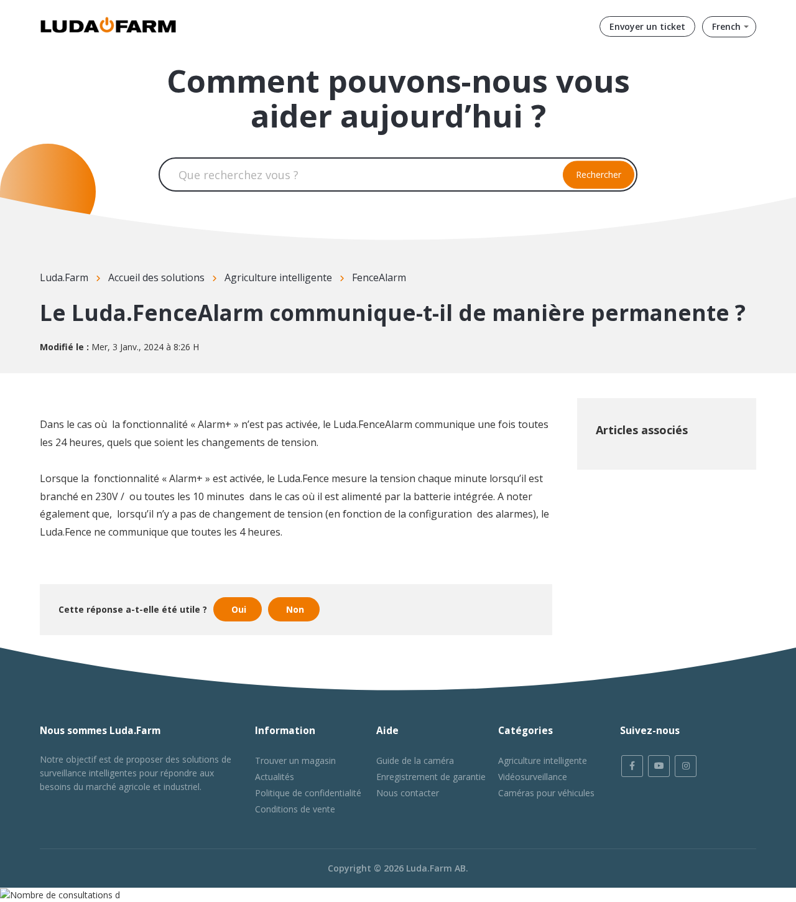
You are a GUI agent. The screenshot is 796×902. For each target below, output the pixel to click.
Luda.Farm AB (436, 868)
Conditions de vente (295, 809)
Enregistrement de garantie (431, 777)
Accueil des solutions (156, 277)
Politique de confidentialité (308, 793)
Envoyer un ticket (647, 26)
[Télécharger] (375, 292)
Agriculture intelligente (278, 277)
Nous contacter (407, 793)
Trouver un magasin (295, 760)
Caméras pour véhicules (546, 793)
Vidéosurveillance (532, 777)
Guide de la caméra (415, 760)
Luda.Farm (64, 277)
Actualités (274, 777)
